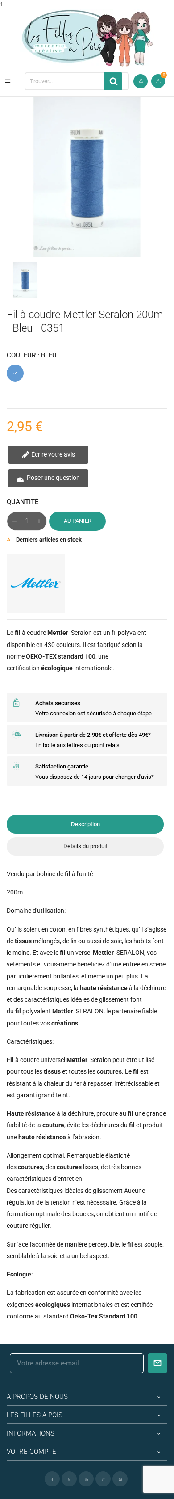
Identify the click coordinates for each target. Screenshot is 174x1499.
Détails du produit (85, 846)
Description (85, 824)
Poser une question (52, 477)
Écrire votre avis (52, 454)
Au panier (77, 520)
